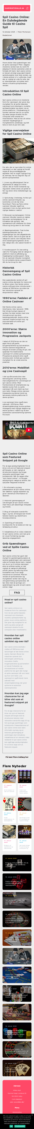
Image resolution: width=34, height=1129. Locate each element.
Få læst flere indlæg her (17, 757)
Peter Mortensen (24, 32)
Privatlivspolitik (19, 1126)
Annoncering (17, 1112)
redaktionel (7, 35)
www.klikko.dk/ (19, 1102)
